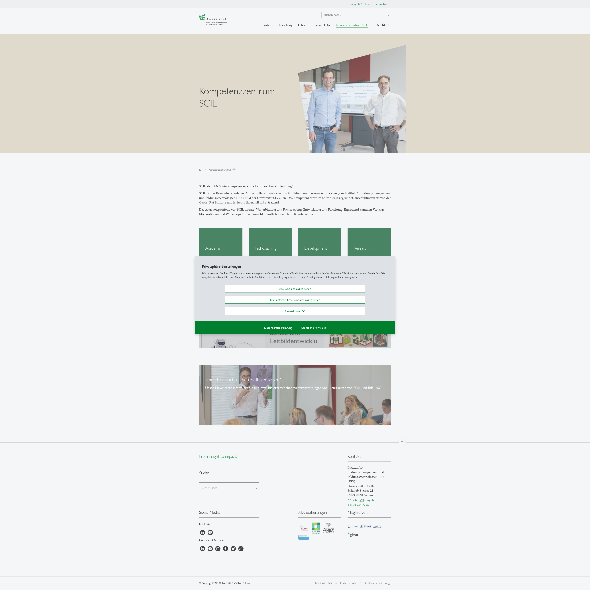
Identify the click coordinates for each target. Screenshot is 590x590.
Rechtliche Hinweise (313, 328)
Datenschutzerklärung (278, 328)
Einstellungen (293, 311)
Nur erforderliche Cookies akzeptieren (295, 300)
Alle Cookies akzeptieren (295, 289)
